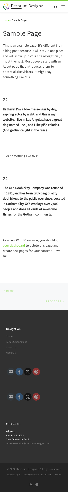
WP (20, 474)
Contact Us (11, 347)
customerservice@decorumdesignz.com (27, 443)
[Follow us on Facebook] (36, 484)
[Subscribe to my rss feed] (31, 484)
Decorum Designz (26, 469)
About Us (10, 353)
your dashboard (14, 245)
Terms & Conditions (16, 342)
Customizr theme (53, 474)
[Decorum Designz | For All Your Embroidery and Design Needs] (6, 6)
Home (6, 20)
